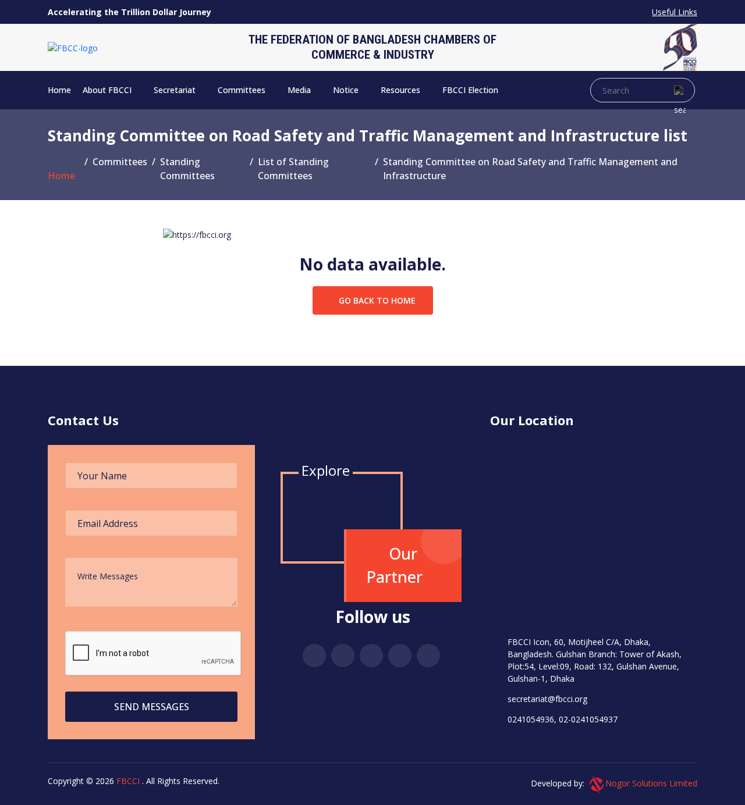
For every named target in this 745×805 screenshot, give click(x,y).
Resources (402, 89)
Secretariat (176, 89)
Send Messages (151, 706)
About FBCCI (108, 89)
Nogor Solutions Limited (651, 783)
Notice (347, 89)
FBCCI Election (471, 89)
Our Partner (394, 565)
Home (59, 89)
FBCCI (128, 780)
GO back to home (376, 300)
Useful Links (674, 11)
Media (300, 89)
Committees (243, 89)
